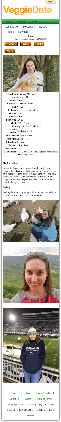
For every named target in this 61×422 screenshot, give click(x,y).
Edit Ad (43, 26)
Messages (29, 26)
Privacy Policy (35, 404)
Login (50, 2)
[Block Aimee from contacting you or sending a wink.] (10, 51)
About (28, 398)
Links (27, 393)
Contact (52, 404)
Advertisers (14, 398)
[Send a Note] (11, 44)
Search (21, 21)
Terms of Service (44, 398)
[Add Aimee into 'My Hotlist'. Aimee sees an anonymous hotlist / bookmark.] (39, 44)
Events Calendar (43, 393)
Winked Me (12, 26)
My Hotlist (35, 21)
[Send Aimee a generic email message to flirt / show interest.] (25, 44)
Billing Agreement (15, 404)
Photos (10, 31)
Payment (23, 31)
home (9, 21)
